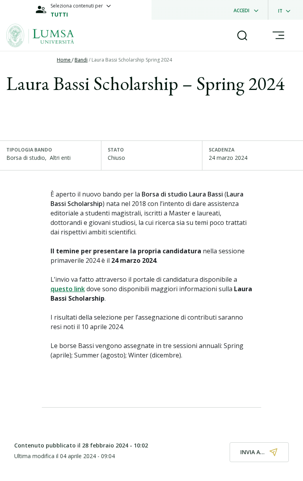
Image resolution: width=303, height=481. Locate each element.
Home (64, 59)
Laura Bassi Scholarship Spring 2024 (132, 59)
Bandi (81, 59)
